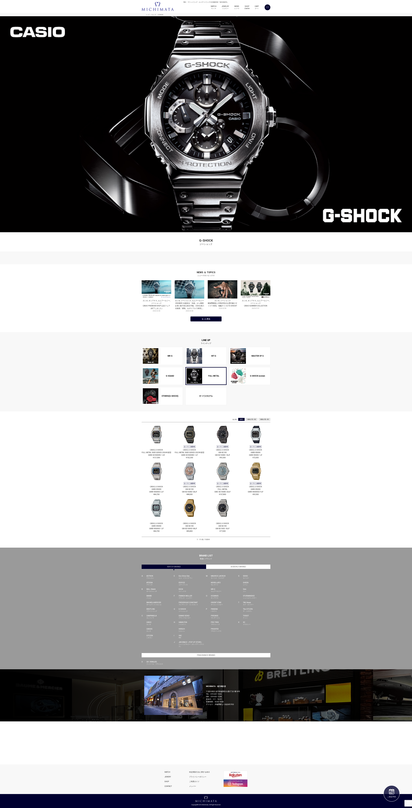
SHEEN (245, 584)
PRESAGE (215, 617)
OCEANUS (214, 597)
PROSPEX (216, 630)
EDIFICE (183, 584)
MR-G (216, 590)
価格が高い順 (264, 419)
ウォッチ (153, 14)
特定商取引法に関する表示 (199, 772)
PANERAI (214, 610)
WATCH (213, 7)
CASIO (148, 623)
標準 (241, 419)
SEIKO (246, 577)
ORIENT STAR (217, 603)
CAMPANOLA (151, 617)
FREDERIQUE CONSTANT (188, 603)
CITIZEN (149, 637)
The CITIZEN (248, 610)
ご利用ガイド (194, 781)
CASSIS (149, 630)
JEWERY (167, 777)
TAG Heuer (248, 603)
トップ (147, 14)
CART (257, 7)
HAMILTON (183, 623)
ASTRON (150, 577)
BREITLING (151, 610)
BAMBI (149, 597)
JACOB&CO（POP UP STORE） (191, 644)
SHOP (247, 7)
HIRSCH (182, 630)
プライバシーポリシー (197, 777)
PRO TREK (215, 623)
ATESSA (149, 584)
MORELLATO (216, 584)
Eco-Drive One (185, 577)
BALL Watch (151, 590)
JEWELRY (225, 7)
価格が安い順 (251, 419)
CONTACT (168, 786)
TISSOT (246, 617)
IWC (180, 637)
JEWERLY (238, 567)
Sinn (244, 590)
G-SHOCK (183, 610)
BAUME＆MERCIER (153, 603)
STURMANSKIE (250, 597)
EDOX (182, 590)
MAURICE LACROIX (218, 577)
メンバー (192, 786)
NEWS (236, 7)
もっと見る (206, 319)
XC (247, 623)
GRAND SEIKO (185, 617)
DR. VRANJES (154, 663)
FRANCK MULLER (185, 597)
